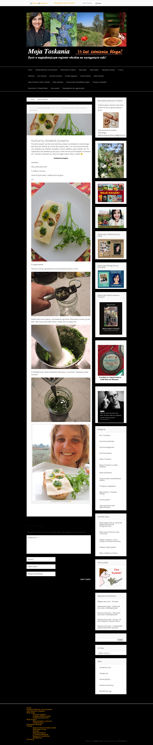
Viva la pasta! (105, 500)
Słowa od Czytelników (41, 736)
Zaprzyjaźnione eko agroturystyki (107, 506)
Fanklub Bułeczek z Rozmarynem (39, 709)
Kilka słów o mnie (39, 729)
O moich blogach (39, 714)
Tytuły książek (38, 723)
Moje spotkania (106, 472)
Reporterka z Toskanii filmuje (108, 493)
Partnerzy (30, 739)
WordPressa (122, 741)
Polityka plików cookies (42, 716)
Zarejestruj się (105, 667)
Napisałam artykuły (34, 724)
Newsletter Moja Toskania (64, 3)
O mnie (29, 726)
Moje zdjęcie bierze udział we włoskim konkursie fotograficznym (111, 524)
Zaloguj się (104, 673)
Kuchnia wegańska (107, 447)
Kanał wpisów (105, 679)
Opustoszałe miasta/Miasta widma (110, 479)
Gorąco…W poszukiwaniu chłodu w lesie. (109, 620)
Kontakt (115, 601)
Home (33, 99)
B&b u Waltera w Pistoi (108, 553)
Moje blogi (31, 713)
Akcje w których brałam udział (44, 728)
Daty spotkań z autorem (42, 721)
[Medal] (111, 381)
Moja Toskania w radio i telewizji (109, 466)
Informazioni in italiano (36, 711)
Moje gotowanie (39, 733)
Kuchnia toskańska (107, 441)
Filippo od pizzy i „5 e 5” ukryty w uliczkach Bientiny (110, 540)
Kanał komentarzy (107, 685)
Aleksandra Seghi (43, 108)
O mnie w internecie (40, 734)
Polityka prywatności (41, 718)
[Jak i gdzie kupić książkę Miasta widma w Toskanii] (110, 318)
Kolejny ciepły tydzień (108, 547)
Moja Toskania (80, 108)
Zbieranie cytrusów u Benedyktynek (108, 607)
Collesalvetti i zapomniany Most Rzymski (110, 627)
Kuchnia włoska (43, 99)
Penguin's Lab (97, 741)
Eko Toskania (105, 435)
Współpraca (37, 738)
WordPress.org (105, 691)
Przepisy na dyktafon (108, 486)
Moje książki (31, 719)
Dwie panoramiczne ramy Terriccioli (109, 533)
